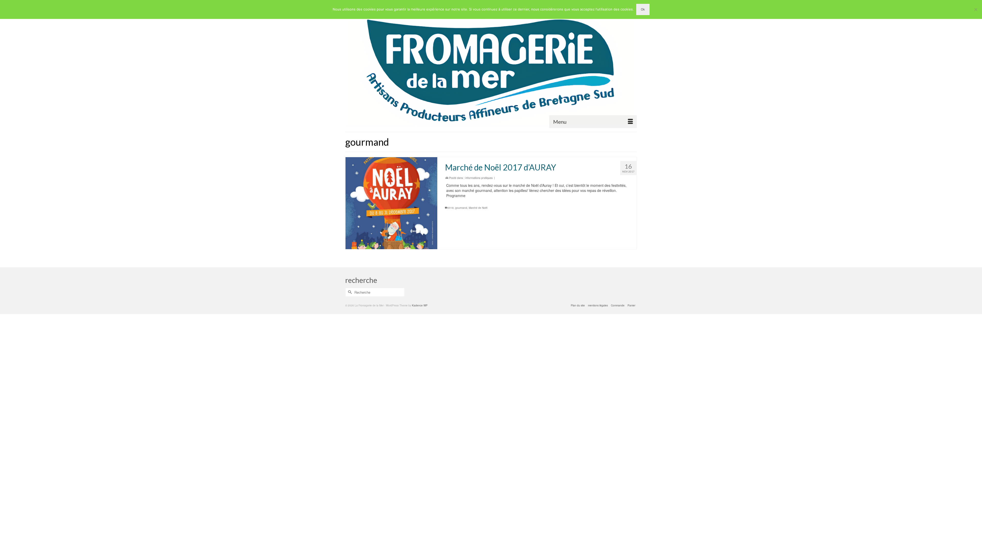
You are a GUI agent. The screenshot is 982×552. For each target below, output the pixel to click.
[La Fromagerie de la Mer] (491, 66)
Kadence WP (420, 305)
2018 (451, 208)
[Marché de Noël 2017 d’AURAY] (391, 203)
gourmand (461, 208)
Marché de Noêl (478, 208)
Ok (643, 9)
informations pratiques (479, 178)
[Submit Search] (349, 292)
